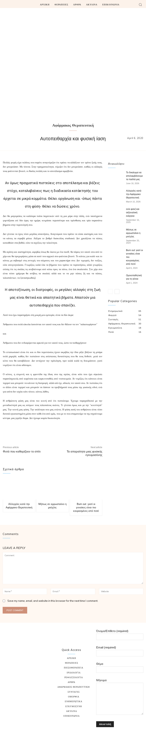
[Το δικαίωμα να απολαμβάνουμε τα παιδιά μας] (115, 176)
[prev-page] (110, 291)
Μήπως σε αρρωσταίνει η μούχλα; (133, 233)
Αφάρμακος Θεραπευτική (73, 125)
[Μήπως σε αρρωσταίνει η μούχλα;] (52, 488)
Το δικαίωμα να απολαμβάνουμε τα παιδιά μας (134, 176)
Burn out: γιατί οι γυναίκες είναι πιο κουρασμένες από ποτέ (86, 507)
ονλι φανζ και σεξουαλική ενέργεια (132, 212)
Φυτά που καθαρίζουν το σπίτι (21, 451)
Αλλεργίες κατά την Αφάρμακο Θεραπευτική (133, 194)
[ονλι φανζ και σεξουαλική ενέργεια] (115, 212)
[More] (101, 432)
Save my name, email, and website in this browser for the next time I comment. (52, 600)
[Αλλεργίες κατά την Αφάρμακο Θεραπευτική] (19, 488)
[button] (140, 4)
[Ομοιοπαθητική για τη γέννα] (115, 279)
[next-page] (117, 291)
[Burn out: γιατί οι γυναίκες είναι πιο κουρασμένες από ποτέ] (86, 488)
